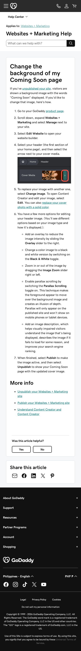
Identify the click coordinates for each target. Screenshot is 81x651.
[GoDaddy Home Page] (18, 560)
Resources (10, 517)
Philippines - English (16, 576)
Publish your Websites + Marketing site (44, 402)
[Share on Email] (14, 476)
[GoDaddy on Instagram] (15, 586)
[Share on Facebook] (24, 476)
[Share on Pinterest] (52, 476)
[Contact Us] (58, 6)
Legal (23, 599)
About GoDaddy (13, 497)
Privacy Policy (39, 599)
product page (54, 110)
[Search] (71, 43)
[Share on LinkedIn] (33, 476)
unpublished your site (36, 88)
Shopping (9, 546)
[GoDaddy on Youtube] (44, 586)
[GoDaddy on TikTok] (25, 586)
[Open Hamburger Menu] (4, 5)
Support (8, 507)
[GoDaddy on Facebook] (6, 586)
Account (8, 536)
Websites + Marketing (35, 25)
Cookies (56, 599)
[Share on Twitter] (43, 476)
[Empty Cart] (74, 6)
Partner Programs (14, 527)
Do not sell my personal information (41, 607)
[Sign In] (66, 6)
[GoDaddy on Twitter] (34, 586)
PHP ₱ (69, 576)
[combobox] (36, 43)
